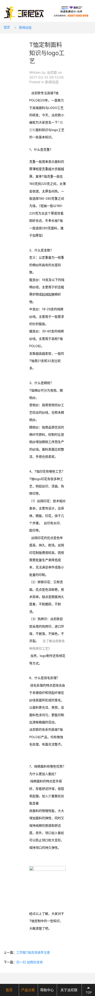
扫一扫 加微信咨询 (29, 962)
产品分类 (28, 990)
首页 (7, 27)
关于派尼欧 (68, 990)
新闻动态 (25, 27)
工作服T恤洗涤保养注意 (33, 952)
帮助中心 (47, 990)
